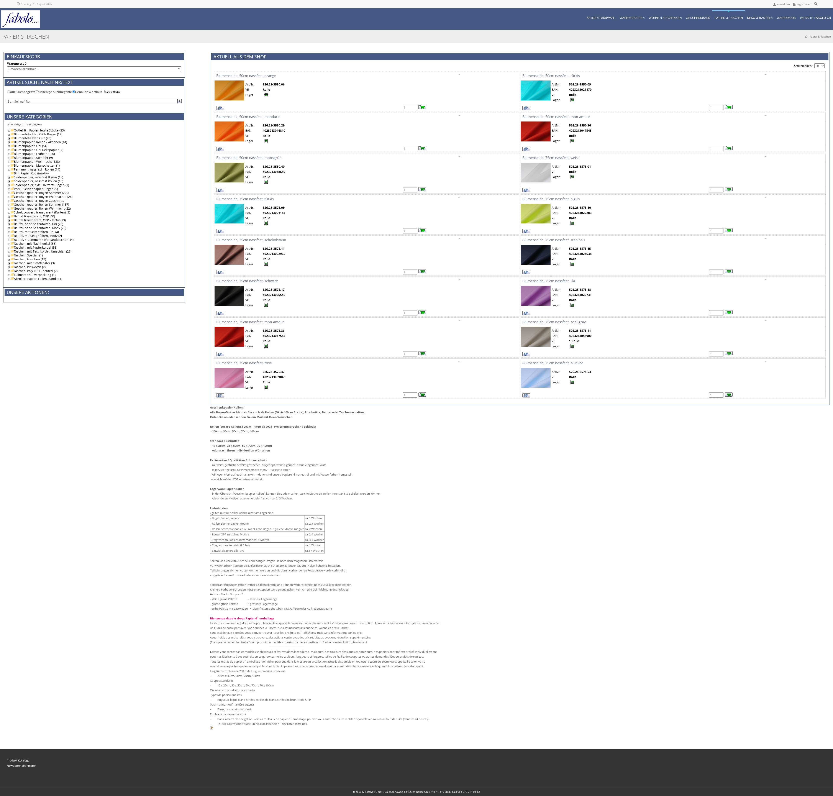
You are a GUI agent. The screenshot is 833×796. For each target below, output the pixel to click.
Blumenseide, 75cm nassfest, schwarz (247, 281)
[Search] (815, 3)
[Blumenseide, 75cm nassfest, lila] (535, 288)
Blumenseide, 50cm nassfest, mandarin (248, 116)
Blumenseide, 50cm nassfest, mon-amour (556, 116)
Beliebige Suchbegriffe (55, 92)
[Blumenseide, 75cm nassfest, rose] (229, 370)
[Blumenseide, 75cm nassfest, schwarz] (229, 288)
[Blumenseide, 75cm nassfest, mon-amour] (229, 329)
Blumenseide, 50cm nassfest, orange (246, 75)
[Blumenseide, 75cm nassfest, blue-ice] (535, 370)
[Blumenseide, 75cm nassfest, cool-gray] (535, 329)
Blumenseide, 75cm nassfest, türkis (245, 199)
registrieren (804, 4)
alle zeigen (15, 124)
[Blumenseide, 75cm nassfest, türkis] (229, 206)
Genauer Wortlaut (88, 92)
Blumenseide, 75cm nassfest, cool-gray (554, 322)
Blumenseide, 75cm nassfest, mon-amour (250, 322)
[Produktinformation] (459, 75)
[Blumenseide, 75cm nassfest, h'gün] (535, 206)
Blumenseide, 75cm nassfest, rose (244, 363)
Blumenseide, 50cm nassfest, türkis (551, 75)
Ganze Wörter (112, 92)
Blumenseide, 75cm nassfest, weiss (550, 157)
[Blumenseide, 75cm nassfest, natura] (229, 247)
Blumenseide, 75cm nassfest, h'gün (551, 199)
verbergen (34, 124)
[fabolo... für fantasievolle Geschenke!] (20, 12)
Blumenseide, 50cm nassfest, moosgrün (249, 157)
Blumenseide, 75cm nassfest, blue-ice (552, 363)
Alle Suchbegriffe (22, 92)
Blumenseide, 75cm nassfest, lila (548, 281)
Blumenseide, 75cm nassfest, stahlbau (553, 240)
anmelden (783, 4)
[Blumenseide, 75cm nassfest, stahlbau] (535, 247)
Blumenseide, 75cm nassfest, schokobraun (251, 240)
